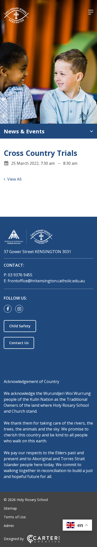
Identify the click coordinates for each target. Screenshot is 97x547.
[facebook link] (9, 309)
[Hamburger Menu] (90, 12)
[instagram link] (20, 309)
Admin (9, 525)
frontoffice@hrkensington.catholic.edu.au (46, 281)
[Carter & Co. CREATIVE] (43, 542)
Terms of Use (15, 517)
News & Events (24, 131)
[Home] (48, 237)
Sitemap (10, 508)
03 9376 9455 (20, 275)
